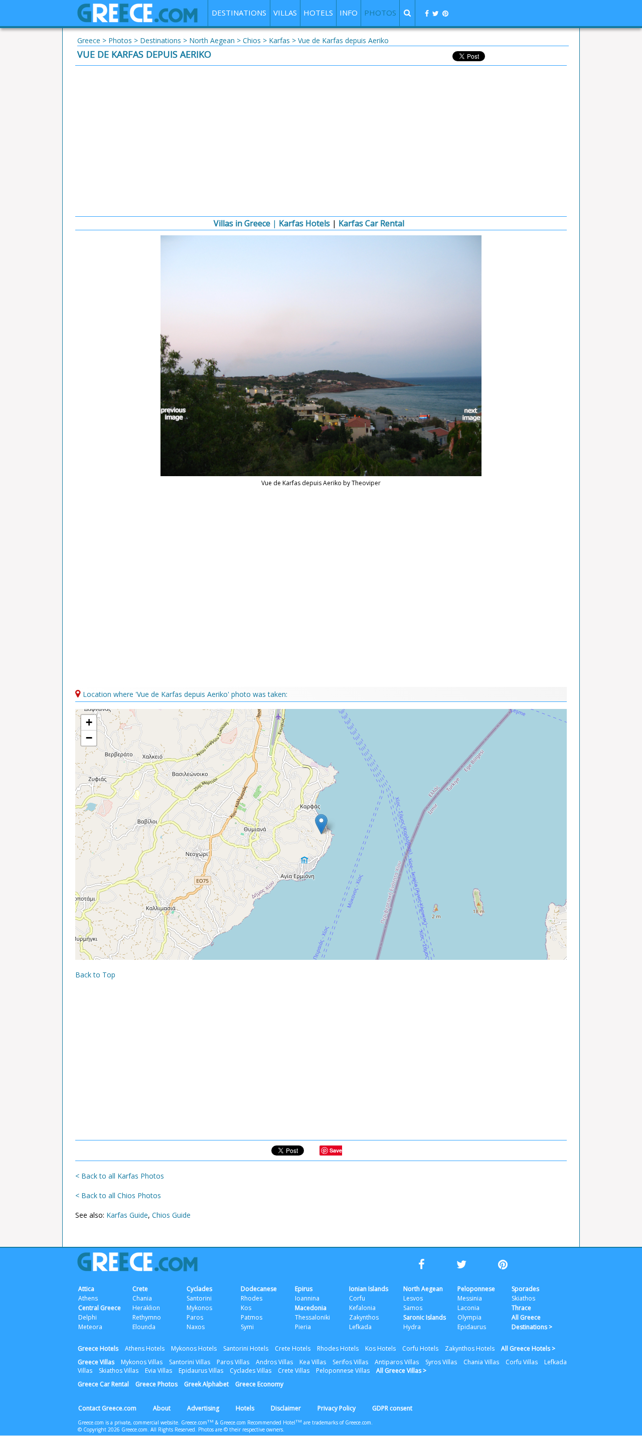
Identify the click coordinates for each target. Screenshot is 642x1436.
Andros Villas (274, 1362)
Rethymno (146, 1317)
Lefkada (360, 1327)
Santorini (199, 1298)
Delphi (87, 1317)
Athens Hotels (145, 1348)
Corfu (357, 1298)
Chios (252, 40)
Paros (195, 1317)
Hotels (245, 1408)
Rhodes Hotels (338, 1348)
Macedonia (311, 1308)
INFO (349, 13)
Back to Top (95, 974)
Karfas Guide (127, 1215)
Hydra (412, 1327)
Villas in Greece (242, 223)
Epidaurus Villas (201, 1370)
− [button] (89, 738)
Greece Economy (259, 1384)
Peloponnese (476, 1288)
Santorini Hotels (245, 1348)
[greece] (137, 20)
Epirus (303, 1288)
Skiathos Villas (118, 1370)
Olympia (469, 1317)
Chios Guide (171, 1215)
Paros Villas (233, 1362)
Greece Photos (156, 1384)
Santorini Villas (189, 1362)
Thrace (521, 1308)
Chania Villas (481, 1362)
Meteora (90, 1327)
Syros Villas (441, 1362)
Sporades (525, 1288)
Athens (88, 1298)
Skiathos (523, 1298)
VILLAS (285, 13)
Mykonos (199, 1308)
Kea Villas (312, 1362)
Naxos (196, 1327)
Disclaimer (286, 1408)
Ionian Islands (368, 1288)
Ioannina (307, 1298)
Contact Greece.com (107, 1408)
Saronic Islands (424, 1317)
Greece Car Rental (103, 1384)
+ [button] (89, 722)
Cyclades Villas (250, 1370)
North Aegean (212, 40)
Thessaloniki (312, 1317)
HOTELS (318, 13)
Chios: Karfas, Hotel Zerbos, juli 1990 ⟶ (467, 414)
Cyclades (199, 1288)
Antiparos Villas (397, 1362)
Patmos (251, 1317)
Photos (120, 40)
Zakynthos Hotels (470, 1348)
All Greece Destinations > (532, 1322)
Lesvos (413, 1298)
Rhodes (251, 1298)
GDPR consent (392, 1408)
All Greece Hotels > (528, 1348)
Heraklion (146, 1308)
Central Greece (99, 1308)
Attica (86, 1288)
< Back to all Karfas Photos (119, 1176)
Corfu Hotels (420, 1348)
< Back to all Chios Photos (118, 1195)
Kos (246, 1308)
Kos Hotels (380, 1348)
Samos (412, 1308)
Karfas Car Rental (371, 223)
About (162, 1408)
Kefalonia (362, 1308)
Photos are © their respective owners (240, 1429)
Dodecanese (259, 1288)
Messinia (469, 1298)
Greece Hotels (98, 1348)
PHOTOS (380, 13)
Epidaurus (471, 1327)
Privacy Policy (336, 1408)
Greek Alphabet (206, 1384)
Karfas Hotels (304, 223)
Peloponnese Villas (343, 1370)
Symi (247, 1327)
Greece (88, 40)
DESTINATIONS (239, 13)
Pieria (303, 1327)
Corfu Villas (522, 1362)
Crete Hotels (292, 1348)
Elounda (143, 1327)
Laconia (468, 1308)
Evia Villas (158, 1370)
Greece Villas (96, 1362)
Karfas (279, 40)
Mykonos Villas (142, 1362)
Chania (142, 1298)
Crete (140, 1288)
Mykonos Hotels (194, 1348)
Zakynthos (364, 1317)
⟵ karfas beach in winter (175, 414)
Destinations (160, 40)
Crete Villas (293, 1370)
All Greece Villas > (401, 1370)
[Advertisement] (321, 141)
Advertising (203, 1408)
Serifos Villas (350, 1362)
